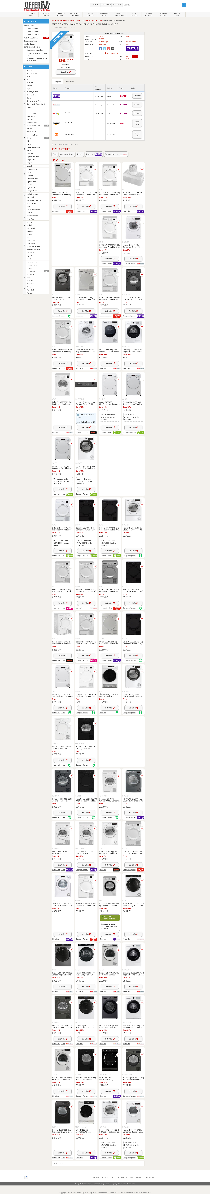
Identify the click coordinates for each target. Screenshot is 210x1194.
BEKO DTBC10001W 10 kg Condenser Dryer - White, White (86, 194)
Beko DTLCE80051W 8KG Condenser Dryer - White (109, 298)
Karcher (29, 172)
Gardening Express (33, 147)
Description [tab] (69, 81)
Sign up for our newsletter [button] (98, 1193)
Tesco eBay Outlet (33, 265)
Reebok (29, 225)
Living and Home (32, 191)
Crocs (29, 107)
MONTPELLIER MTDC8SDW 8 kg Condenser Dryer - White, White (86, 1131)
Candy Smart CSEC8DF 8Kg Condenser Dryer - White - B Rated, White (61, 695)
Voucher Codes (29, 44)
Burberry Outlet (32, 92)
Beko (55, 154)
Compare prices (82, 211)
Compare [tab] (57, 81)
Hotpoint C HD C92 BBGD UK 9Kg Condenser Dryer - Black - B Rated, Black (86, 747)
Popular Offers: (29, 26)
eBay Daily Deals (32, 135)
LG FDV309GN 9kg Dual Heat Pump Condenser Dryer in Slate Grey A (108, 1026)
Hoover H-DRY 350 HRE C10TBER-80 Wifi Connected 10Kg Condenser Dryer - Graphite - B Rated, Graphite (62, 298)
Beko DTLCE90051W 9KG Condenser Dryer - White (62, 351)
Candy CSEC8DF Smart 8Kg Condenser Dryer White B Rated (108, 403)
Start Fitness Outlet (33, 250)
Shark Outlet (31, 241)
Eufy (28, 141)
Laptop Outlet (31, 182)
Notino (29, 206)
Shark (29, 237)
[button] (95, 5)
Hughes (29, 163)
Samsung (30, 231)
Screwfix (29, 234)
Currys (29, 110)
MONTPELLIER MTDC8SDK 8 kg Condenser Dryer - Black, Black (109, 1078)
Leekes (29, 185)
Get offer (65, 72)
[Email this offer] (112, 48)
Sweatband (30, 259)
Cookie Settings (149, 1177)
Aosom (29, 85)
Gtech (29, 150)
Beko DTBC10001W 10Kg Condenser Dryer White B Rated (62, 529)
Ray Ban (29, 222)
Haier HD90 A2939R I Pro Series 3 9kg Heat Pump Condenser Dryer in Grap (86, 974)
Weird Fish (30, 284)
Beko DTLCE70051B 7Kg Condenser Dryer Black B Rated (86, 529)
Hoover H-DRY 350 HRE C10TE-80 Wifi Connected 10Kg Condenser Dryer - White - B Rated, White (133, 529)
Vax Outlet (30, 274)
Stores (28, 66)
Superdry (30, 256)
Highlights (30, 21)
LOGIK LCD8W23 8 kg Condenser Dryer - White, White (109, 643)
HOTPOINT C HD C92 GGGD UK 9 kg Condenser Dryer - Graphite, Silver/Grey (133, 298)
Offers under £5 (32, 29)
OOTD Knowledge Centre (32, 47)
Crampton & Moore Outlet (36, 104)
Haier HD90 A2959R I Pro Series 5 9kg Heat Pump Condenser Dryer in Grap (62, 974)
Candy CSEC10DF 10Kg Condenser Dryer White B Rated (62, 467)
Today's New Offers (36, 38)
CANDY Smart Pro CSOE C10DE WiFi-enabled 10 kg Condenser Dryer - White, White (62, 904)
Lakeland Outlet (32, 179)
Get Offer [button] (62, 206)
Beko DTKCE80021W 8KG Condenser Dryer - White (86, 904)
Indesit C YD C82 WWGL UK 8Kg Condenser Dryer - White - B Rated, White (62, 747)
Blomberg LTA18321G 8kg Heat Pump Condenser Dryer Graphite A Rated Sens (133, 1078)
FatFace (29, 144)
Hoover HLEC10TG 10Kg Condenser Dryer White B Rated (133, 1131)
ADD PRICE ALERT (112, 53)
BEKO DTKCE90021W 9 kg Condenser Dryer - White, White (109, 246)
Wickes (29, 287)
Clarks (29, 98)
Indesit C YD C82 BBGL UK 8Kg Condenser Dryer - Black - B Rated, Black (86, 800)
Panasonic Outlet (32, 216)
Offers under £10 (33, 32)
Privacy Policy (122, 1177)
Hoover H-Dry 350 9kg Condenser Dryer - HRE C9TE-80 (109, 852)
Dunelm (29, 129)
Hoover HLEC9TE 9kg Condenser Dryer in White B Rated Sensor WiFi (133, 246)
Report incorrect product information (65, 144)
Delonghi (30, 119)
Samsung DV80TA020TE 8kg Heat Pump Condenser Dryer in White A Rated (86, 351)
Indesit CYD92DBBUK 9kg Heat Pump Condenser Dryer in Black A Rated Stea (86, 1078)
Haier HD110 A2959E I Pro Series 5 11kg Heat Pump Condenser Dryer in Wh (133, 904)
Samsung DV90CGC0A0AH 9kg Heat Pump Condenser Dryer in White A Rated (133, 974)
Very (28, 277)
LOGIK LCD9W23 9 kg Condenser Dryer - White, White (86, 298)
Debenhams (31, 116)
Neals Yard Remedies (34, 200)
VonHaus (30, 281)
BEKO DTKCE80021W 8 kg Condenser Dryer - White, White (109, 194)
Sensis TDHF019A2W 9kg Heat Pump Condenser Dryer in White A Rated (62, 1078)
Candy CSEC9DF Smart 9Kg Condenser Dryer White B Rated (132, 403)
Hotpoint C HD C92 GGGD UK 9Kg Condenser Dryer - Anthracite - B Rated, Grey (62, 800)
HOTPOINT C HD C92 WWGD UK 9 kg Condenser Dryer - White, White (62, 852)
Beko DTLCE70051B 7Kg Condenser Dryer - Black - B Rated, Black (133, 590)
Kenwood (30, 175)
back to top (59, 1164)
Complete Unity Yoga (34, 101)
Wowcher (30, 293)
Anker (29, 76)
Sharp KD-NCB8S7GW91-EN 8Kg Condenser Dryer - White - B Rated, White (109, 695)
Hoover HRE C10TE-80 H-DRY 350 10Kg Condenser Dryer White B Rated (109, 1131)
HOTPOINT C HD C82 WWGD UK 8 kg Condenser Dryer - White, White (86, 852)
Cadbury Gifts (31, 95)
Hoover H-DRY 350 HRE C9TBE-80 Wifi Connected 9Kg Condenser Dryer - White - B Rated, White (133, 695)
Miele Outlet (31, 197)
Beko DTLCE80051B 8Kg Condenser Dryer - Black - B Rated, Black (133, 643)
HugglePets (31, 160)
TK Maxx (29, 268)
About (96, 1177)
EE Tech (37, 138)
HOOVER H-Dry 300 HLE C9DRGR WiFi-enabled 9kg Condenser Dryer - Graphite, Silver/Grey (133, 800)
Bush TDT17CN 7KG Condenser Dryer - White (62, 194)
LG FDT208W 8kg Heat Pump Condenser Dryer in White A (109, 351)
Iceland (29, 166)
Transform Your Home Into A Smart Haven (37, 59)
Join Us (113, 1177)
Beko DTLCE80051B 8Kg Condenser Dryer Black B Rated (109, 529)
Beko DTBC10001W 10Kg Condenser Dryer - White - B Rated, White (86, 695)
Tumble (80, 154)
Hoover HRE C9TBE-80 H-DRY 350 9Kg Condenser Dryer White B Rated (86, 467)
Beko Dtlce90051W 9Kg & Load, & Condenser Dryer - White (86, 643)
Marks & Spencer (32, 194)
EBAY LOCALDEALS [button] (178, 14)
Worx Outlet (31, 290)
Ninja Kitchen (31, 203)
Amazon (29, 70)
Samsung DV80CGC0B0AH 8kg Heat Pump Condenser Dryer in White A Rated (133, 1026)
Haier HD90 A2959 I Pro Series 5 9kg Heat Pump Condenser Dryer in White (86, 1026)
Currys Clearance (33, 113)
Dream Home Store (37, 126)
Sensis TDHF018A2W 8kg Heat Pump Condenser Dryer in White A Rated (109, 974)
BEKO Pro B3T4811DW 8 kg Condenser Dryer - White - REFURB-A (109, 904)
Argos (29, 89)
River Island (31, 228)
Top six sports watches (35, 50)
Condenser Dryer (67, 154)
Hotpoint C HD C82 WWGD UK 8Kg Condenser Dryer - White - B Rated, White (109, 800)
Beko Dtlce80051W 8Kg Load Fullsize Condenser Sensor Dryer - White (61, 590)
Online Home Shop (33, 210)
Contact (104, 1177)
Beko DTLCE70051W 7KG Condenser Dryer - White (133, 852)
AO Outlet (30, 82)
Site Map (138, 1177)
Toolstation (37, 271)
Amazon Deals (32, 73)
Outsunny (30, 213)
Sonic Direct (31, 244)
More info (55, 211)
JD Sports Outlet (32, 169)
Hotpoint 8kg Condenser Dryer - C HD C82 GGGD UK (86, 403)
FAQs (131, 1177)
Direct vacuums (32, 123)
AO (28, 79)
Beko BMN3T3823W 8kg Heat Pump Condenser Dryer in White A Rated (62, 403)
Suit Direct (30, 253)
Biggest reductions (30, 41)
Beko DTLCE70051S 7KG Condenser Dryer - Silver (109, 590)
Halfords (30, 154)
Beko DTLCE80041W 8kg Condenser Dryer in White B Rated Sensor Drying (86, 590)
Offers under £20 (33, 35)
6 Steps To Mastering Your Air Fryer (37, 54)
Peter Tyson (31, 219)
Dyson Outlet (31, 132)
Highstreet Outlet (33, 157)
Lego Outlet (31, 188)
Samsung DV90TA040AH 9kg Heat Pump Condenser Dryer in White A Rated (133, 351)
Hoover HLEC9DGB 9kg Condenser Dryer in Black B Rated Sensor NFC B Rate (62, 1131)
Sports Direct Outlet (33, 247)
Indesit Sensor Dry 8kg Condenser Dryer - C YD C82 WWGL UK (62, 643)
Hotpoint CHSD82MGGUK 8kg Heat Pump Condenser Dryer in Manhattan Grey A (62, 1026)
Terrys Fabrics (31, 262)
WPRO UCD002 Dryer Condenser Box (132, 194)
